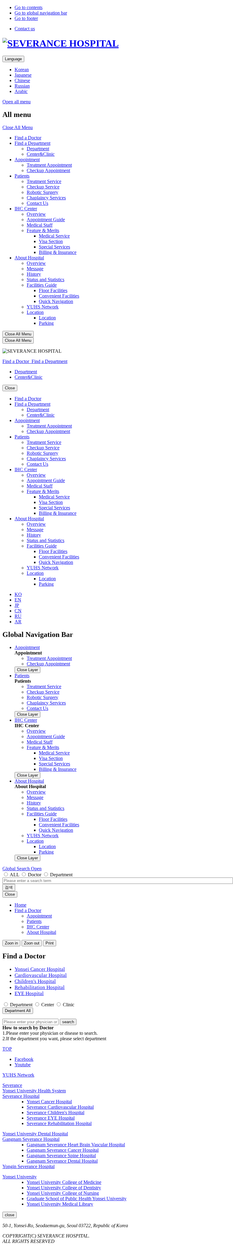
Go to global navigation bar (41, 12)
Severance (12, 1085)
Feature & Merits (43, 230)
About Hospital (29, 257)
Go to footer (26, 18)
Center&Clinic (41, 154)
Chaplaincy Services (46, 197)
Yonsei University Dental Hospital (35, 1133)
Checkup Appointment (48, 170)
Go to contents (28, 7)
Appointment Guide (46, 219)
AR (18, 621)
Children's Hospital (35, 981)
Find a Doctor (28, 137)
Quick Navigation (56, 301)
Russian (22, 85)
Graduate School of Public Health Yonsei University (77, 1198)
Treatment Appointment (49, 165)
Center (47, 1004)
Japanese (23, 75)
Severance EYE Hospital (51, 1118)
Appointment (27, 159)
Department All (18, 1010)
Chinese (22, 80)
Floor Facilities (53, 290)
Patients (22, 175)
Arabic (21, 91)
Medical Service (54, 235)
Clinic (68, 1004)
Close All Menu (17, 127)
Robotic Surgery (42, 192)
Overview (36, 214)
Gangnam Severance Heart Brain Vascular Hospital (76, 1144)
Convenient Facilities (59, 295)
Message (35, 268)
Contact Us (37, 203)
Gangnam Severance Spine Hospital (61, 1155)
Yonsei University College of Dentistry (64, 1187)
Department (38, 148)
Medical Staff (39, 225)
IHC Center (26, 208)
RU (18, 616)
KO (18, 594)
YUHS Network (43, 306)
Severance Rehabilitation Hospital (59, 1123)
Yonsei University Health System (34, 1090)
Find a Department (32, 143)
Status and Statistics (45, 279)
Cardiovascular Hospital (41, 975)
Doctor (34, 874)
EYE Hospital (29, 993)
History (34, 274)
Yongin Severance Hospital (28, 1166)
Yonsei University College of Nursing (63, 1193)
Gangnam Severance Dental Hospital (62, 1161)
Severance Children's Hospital (55, 1112)
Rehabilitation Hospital (40, 987)
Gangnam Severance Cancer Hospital (63, 1150)
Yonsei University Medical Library (60, 1204)
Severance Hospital (20, 1096)
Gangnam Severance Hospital (30, 1139)
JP (17, 605)
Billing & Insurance (57, 252)
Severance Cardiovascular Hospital (60, 1107)
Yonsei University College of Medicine (64, 1182)
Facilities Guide (42, 285)
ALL (14, 874)
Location (35, 312)
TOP (7, 1048)
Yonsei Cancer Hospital (40, 969)
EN (18, 599)
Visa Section (51, 241)
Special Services (54, 246)
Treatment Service (44, 181)
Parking (46, 323)
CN (18, 610)
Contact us (25, 28)
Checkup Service (43, 186)
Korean (22, 69)
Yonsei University (19, 1176)
